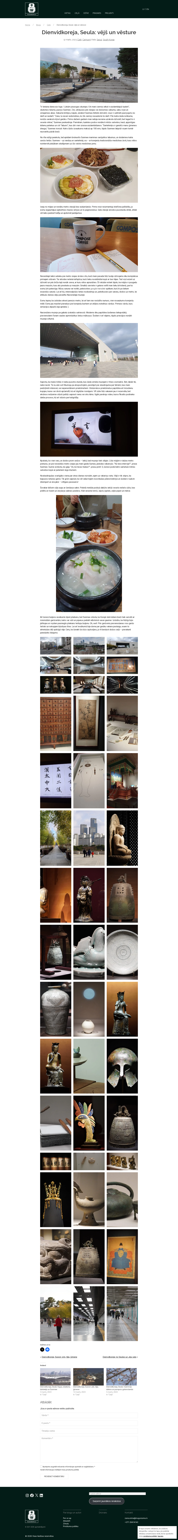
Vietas (67, 13)
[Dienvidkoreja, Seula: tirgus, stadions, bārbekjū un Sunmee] (55, 1377)
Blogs (38, 25)
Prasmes (97, 13)
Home (27, 25)
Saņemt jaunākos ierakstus (107, 1501)
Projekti (109, 13)
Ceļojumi (86, 39)
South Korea (108, 39)
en (147, 9)
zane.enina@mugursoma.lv (136, 1518)
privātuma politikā (150, 1536)
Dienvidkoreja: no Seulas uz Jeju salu (119, 1357)
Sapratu (160, 1536)
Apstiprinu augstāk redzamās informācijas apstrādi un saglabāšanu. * (68, 1467)
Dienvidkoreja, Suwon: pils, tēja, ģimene (59, 1357)
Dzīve (86, 13)
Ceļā (77, 13)
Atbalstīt (66, 1521)
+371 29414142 (131, 1522)
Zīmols (66, 1523)
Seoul (99, 39)
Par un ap (67, 1518)
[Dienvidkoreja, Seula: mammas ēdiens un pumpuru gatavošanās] (121, 1377)
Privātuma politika (70, 1526)
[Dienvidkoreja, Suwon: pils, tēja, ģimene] (88, 1377)
